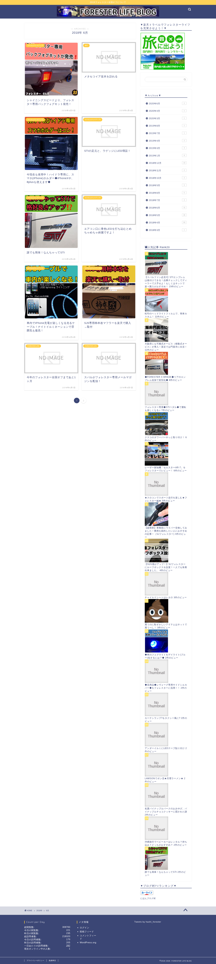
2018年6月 (167, 207)
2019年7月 (167, 133)
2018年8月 (167, 193)
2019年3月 (167, 148)
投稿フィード (87, 931)
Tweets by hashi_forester (147, 922)
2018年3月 (167, 230)
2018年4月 (167, 222)
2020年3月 (167, 118)
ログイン (84, 927)
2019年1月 (167, 155)
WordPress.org (88, 942)
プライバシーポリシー (35, 960)
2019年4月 (167, 141)
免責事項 (52, 960)
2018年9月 (167, 185)
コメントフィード (88, 937)
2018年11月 (167, 170)
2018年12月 (167, 163)
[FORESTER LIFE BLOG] (108, 16)
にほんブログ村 (148, 898)
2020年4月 (167, 111)
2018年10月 (167, 178)
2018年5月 (167, 215)
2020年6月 (167, 103)
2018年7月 (167, 200)
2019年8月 (167, 125)
